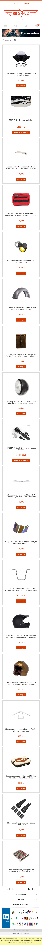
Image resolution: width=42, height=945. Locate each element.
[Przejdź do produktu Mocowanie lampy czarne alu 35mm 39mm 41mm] (21, 809)
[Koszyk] (37, 26)
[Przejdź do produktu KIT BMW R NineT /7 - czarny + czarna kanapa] (21, 434)
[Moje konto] (26, 26)
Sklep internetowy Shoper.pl (21, 933)
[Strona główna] (21, 13)
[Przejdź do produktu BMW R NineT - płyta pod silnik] (21, 106)
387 (30, 889)
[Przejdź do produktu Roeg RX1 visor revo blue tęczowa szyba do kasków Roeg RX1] (21, 528)
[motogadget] (21, 33)
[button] (5, 26)
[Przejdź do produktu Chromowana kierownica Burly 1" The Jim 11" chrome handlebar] (21, 715)
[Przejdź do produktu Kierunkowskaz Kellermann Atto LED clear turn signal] (21, 246)
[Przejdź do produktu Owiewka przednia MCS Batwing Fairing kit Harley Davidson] (21, 59)
